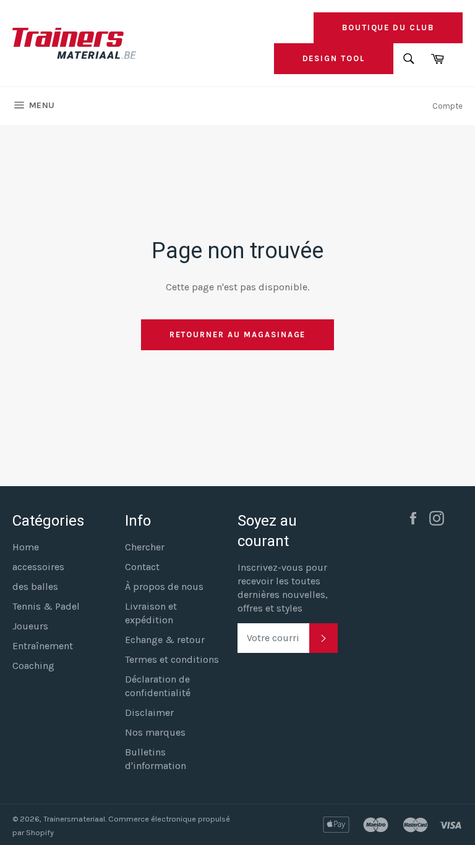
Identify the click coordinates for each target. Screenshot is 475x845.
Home (25, 547)
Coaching (33, 665)
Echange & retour (165, 639)
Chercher (145, 547)
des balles (35, 586)
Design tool (333, 58)
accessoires (38, 567)
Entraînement (42, 646)
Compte (447, 106)
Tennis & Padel (46, 606)
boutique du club (388, 27)
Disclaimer (149, 712)
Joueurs (30, 626)
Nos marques (155, 732)
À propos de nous (164, 586)
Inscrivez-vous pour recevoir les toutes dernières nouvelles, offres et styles (283, 587)
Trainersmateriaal (74, 818)
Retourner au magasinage (237, 334)
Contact (142, 567)
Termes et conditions (172, 659)
